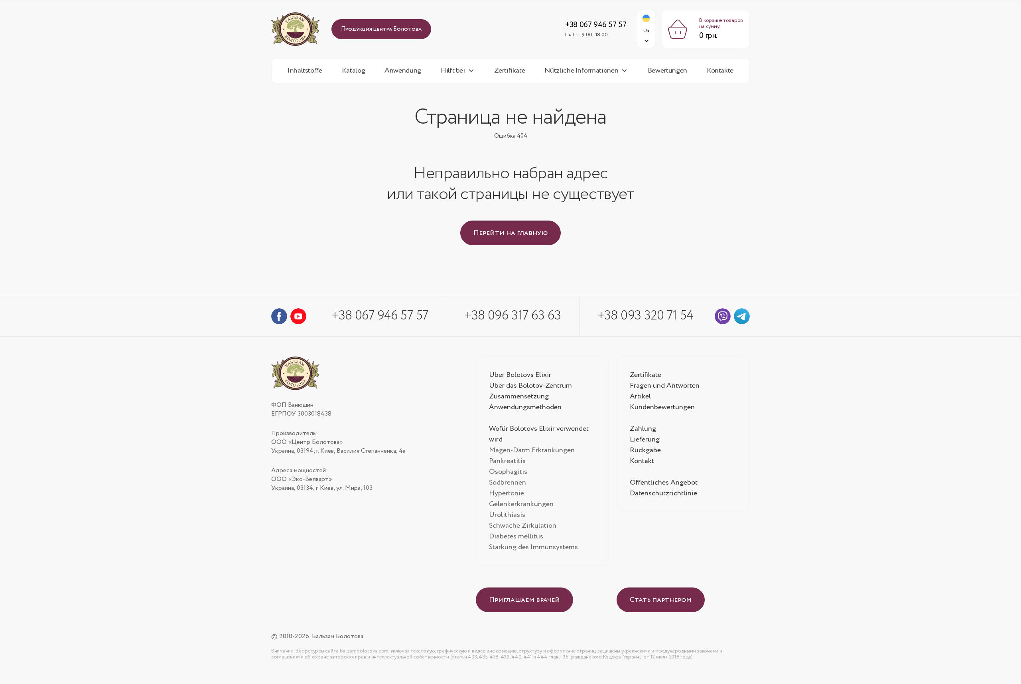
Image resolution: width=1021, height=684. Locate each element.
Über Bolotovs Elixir (520, 375)
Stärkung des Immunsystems (533, 547)
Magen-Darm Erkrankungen (532, 450)
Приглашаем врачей (524, 600)
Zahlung (643, 429)
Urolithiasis (507, 515)
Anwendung (402, 70)
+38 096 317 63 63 (512, 315)
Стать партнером (661, 600)
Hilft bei (453, 70)
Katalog (353, 70)
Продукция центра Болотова (381, 29)
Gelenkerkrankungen (521, 504)
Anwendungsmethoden (525, 407)
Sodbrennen (507, 482)
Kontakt (642, 461)
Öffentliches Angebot (664, 482)
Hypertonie (506, 493)
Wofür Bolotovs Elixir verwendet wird (539, 434)
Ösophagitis (508, 472)
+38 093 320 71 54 (645, 315)
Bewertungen (667, 70)
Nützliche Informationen (581, 70)
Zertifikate (509, 70)
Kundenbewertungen (662, 407)
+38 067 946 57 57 (595, 25)
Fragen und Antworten (665, 385)
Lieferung (645, 439)
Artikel (640, 396)
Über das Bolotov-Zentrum (530, 385)
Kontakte (720, 70)
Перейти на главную (510, 233)
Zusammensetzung (519, 396)
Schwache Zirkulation (522, 525)
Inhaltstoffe (305, 70)
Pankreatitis (507, 461)
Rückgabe (645, 450)
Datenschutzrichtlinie (663, 493)
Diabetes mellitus (516, 536)
